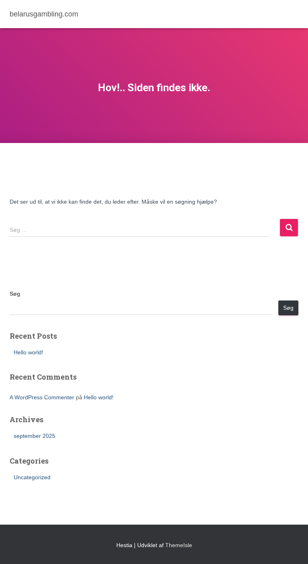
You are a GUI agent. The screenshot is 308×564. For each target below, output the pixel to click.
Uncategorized (32, 477)
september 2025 (34, 436)
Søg (15, 293)
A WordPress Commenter (42, 397)
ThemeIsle (178, 545)
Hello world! (28, 352)
